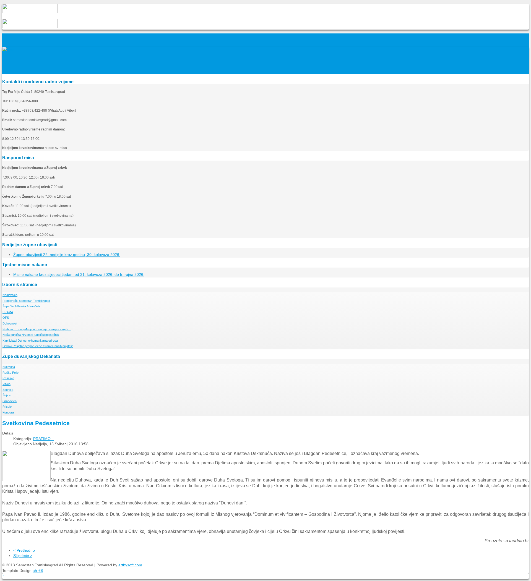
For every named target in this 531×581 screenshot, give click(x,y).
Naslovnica (9, 295)
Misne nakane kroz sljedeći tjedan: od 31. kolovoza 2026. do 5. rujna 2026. (78, 274)
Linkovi (37, 346)
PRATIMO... (43, 438)
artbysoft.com (130, 565)
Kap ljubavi (30, 340)
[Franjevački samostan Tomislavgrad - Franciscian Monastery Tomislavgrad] (8, 49)
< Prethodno (24, 550)
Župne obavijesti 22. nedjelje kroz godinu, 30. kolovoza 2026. (66, 254)
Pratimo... (36, 329)
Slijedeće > (22, 555)
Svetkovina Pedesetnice (36, 423)
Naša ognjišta (30, 334)
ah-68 (38, 570)
